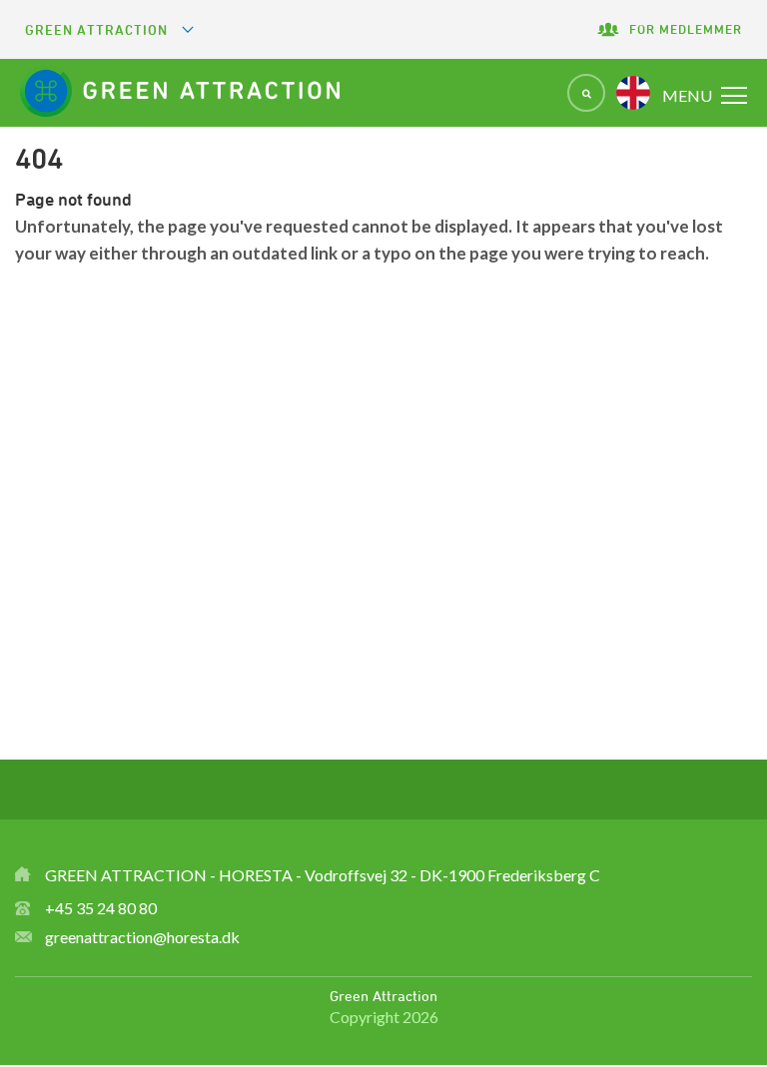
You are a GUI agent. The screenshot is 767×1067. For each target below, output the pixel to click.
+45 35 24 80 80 (101, 907)
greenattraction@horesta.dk (142, 936)
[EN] (633, 93)
